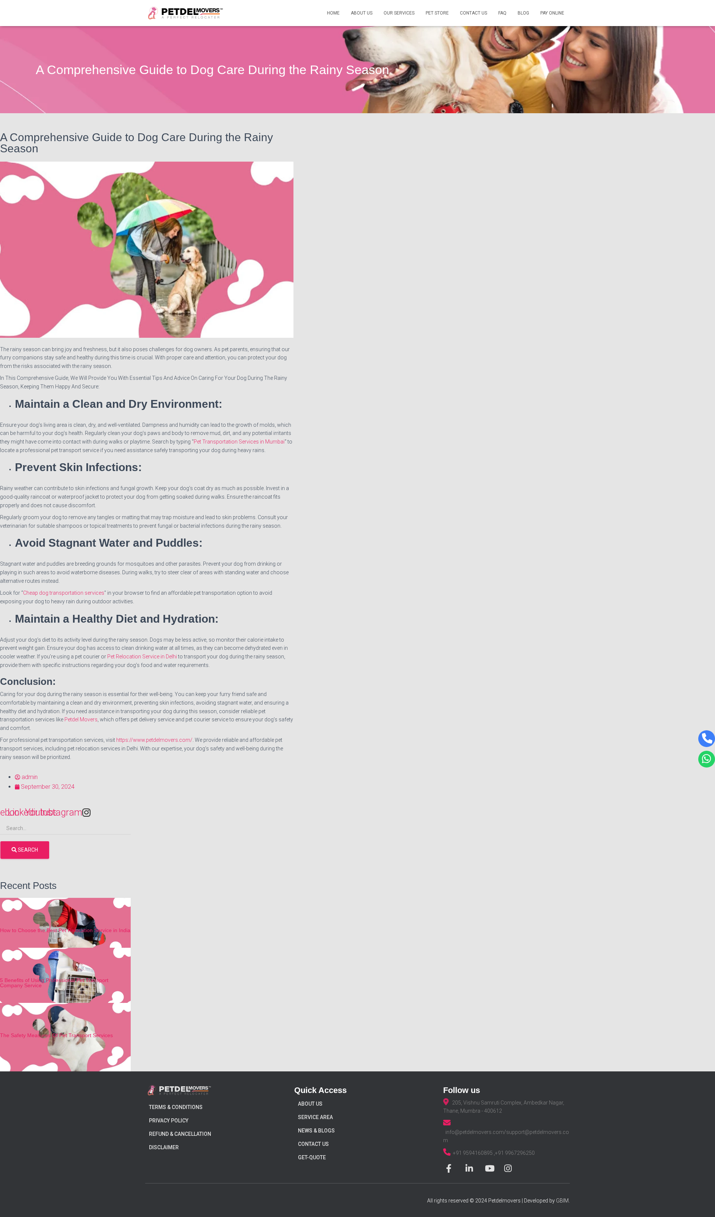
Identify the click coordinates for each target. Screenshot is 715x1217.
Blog (523, 13)
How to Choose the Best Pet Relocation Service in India (65, 930)
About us (310, 1104)
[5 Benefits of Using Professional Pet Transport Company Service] (65, 984)
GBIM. (563, 1201)
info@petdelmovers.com (474, 1132)
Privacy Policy (168, 1121)
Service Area (315, 1117)
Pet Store (437, 13)
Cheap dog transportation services (63, 593)
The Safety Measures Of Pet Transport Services (56, 1035)
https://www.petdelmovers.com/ (154, 740)
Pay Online (552, 13)
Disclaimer (164, 1147)
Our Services (399, 13)
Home (333, 13)
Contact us (313, 1144)
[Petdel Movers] (185, 13)
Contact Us (473, 13)
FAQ (502, 13)
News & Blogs (316, 1131)
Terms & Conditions (176, 1107)
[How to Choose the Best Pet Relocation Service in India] (65, 935)
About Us (361, 13)
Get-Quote (312, 1157)
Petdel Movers (81, 719)
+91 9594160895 (473, 1153)
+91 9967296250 (515, 1153)
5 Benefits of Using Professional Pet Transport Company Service (54, 982)
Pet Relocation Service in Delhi (142, 657)
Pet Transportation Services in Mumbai (239, 442)
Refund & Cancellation (180, 1134)
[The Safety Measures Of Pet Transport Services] (65, 1040)
